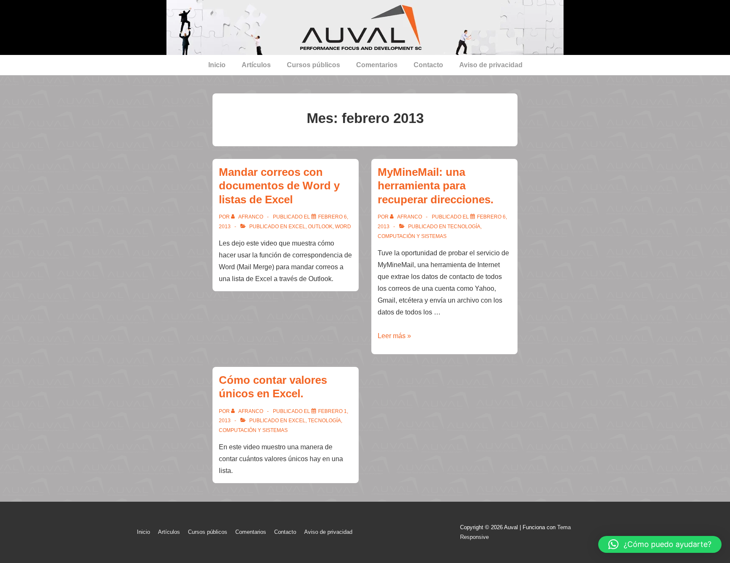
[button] (660, 544)
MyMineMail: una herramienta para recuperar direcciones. (435, 186)
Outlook (320, 227)
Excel (297, 227)
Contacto (428, 64)
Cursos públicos (313, 64)
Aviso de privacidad (491, 64)
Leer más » (394, 335)
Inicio (217, 64)
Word (343, 227)
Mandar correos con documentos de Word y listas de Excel (279, 186)
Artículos (256, 64)
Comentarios (377, 64)
